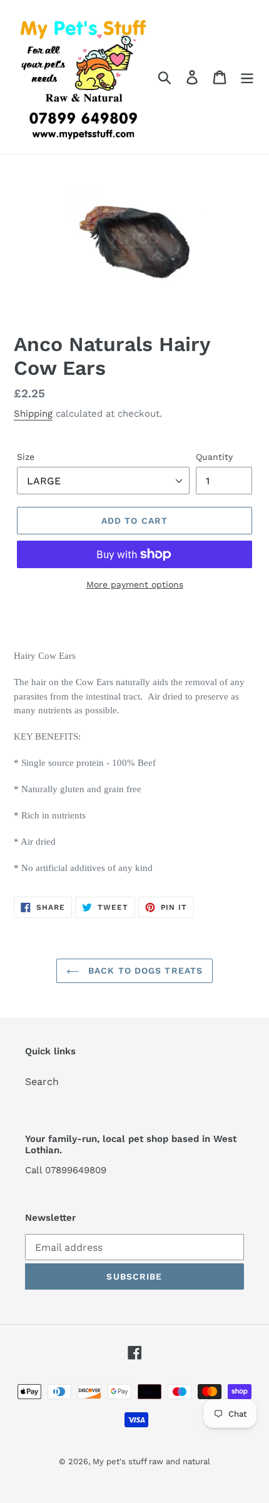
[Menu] (247, 77)
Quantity (214, 457)
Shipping (33, 413)
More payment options (134, 584)
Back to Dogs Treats (144, 970)
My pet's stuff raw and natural (151, 1461)
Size (25, 457)
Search (42, 1082)
